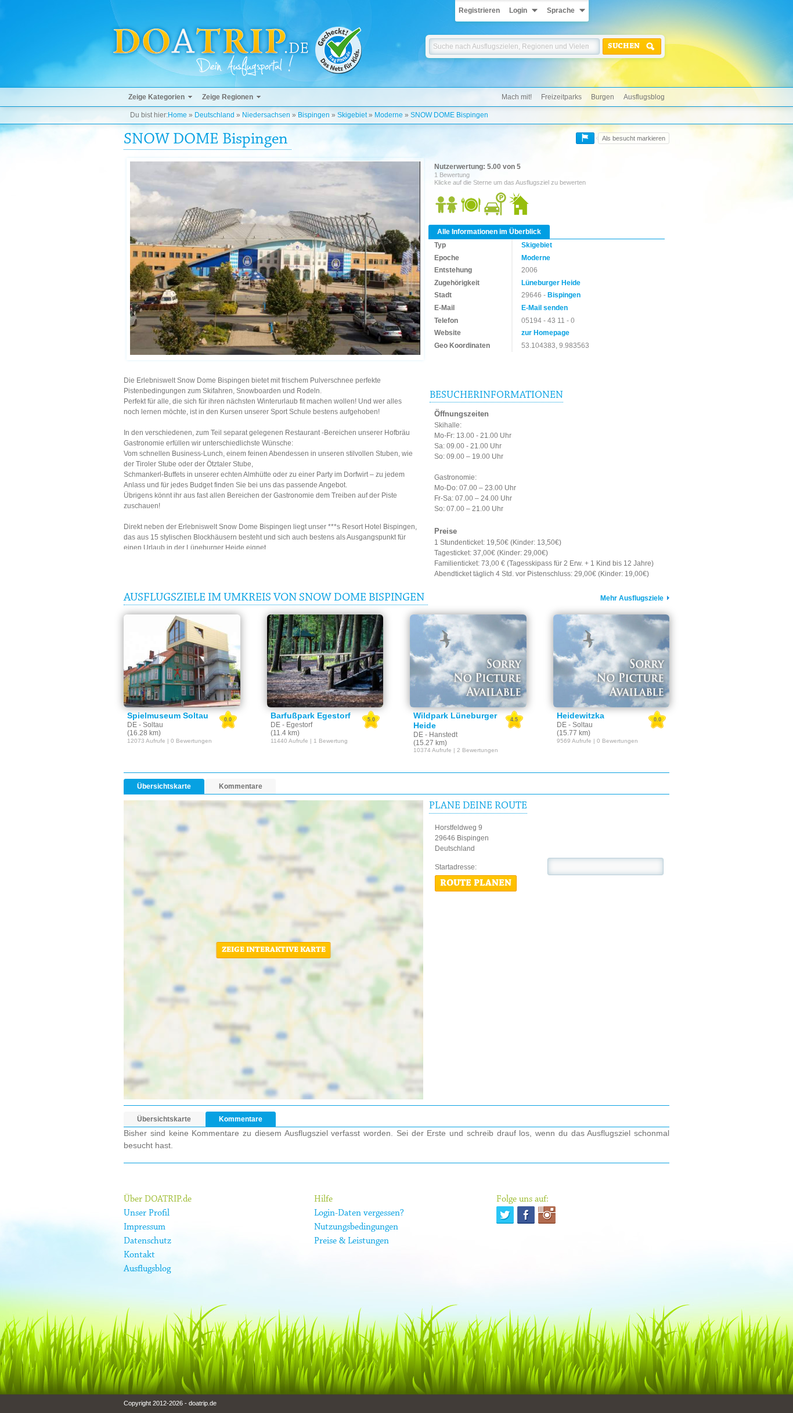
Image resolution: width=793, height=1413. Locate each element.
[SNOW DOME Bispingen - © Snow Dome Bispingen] (275, 258)
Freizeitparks (561, 97)
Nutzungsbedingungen (356, 1227)
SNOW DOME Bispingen (449, 115)
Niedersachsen (266, 115)
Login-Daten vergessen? (359, 1213)
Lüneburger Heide (551, 283)
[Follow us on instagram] (547, 1215)
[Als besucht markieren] (585, 138)
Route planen (475, 883)
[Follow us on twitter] (505, 1215)
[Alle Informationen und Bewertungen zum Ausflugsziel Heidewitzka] (611, 660)
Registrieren (479, 10)
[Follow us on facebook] (526, 1215)
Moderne (388, 115)
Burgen (602, 97)
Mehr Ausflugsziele (632, 598)
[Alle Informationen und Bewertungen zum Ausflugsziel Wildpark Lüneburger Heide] (468, 660)
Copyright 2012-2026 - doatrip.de (170, 1403)
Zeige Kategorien (156, 97)
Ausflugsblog (644, 97)
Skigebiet (352, 115)
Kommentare (240, 786)
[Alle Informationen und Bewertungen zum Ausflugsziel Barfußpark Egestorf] (325, 660)
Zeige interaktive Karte (274, 950)
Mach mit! (517, 97)
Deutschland (214, 115)
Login (518, 10)
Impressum (144, 1227)
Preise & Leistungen (351, 1241)
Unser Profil (147, 1213)
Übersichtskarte (164, 786)
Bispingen (314, 115)
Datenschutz (147, 1241)
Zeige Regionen (227, 97)
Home (177, 115)
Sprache (561, 10)
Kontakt (139, 1255)
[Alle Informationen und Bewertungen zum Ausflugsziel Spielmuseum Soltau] (182, 660)
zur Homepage (545, 333)
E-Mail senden (544, 308)
